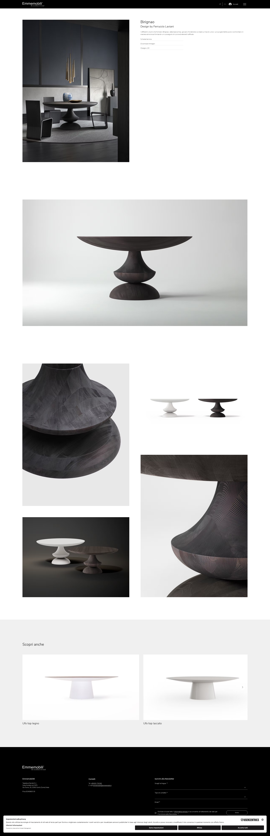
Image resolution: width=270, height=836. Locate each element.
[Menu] (244, 4)
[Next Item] (242, 687)
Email (157, 802)
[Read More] (161, 39)
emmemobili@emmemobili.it (102, 785)
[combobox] (201, 788)
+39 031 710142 (96, 783)
